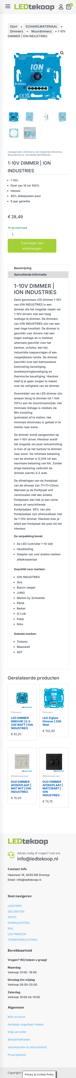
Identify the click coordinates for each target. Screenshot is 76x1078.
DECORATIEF (16, 911)
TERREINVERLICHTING (22, 940)
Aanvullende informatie (30, 274)
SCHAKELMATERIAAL (41, 26)
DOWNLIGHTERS (19, 923)
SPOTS (12, 917)
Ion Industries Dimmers (48, 151)
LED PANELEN (17, 934)
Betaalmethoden (19, 1039)
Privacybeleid (17, 1055)
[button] (62, 53)
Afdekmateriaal (19, 776)
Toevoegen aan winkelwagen (32, 245)
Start (13, 26)
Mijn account (16, 1017)
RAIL (11, 928)
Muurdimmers (41, 31)
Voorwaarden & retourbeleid (27, 1047)
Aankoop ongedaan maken (26, 1024)
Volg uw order (17, 1032)
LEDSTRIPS (15, 906)
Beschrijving (22, 268)
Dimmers (16, 31)
